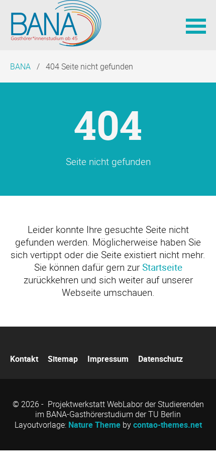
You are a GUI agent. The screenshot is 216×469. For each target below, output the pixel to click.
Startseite (162, 267)
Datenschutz (160, 358)
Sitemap (63, 358)
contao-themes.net (167, 424)
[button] (196, 25)
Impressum (108, 358)
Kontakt (24, 358)
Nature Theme (94, 424)
